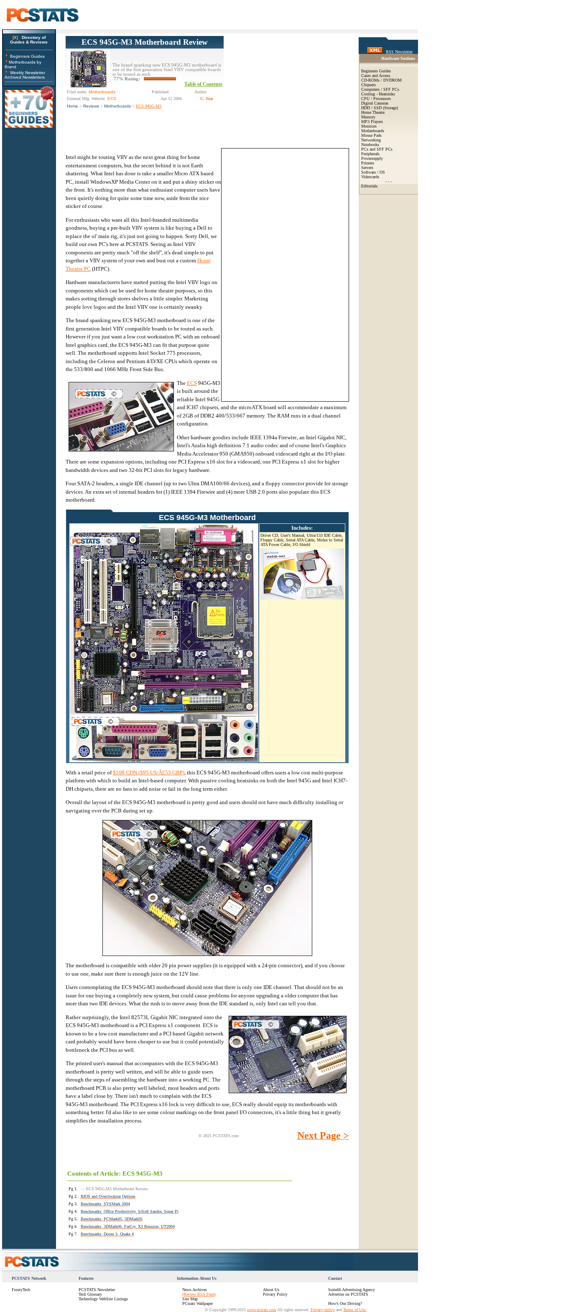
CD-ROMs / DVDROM (381, 80)
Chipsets (368, 84)
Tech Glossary (90, 1294)
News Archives (194, 1289)
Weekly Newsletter (27, 72)
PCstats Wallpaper (197, 1303)
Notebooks (370, 144)
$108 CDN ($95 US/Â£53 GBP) (148, 772)
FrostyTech (21, 1289)
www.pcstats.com (261, 1309)
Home (72, 106)
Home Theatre (373, 112)
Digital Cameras (374, 103)
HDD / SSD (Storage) (379, 107)
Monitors (369, 126)
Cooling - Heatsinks (378, 94)
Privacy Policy (275, 1294)
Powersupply (372, 158)
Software (368, 172)
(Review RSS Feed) (199, 1294)
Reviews (91, 106)
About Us (271, 1289)
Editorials (369, 186)
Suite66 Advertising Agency (351, 1289)
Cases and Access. (376, 75)
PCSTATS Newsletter (97, 1289)
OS (382, 172)
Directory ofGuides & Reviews (29, 39)
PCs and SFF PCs (377, 149)
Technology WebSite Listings (103, 1299)
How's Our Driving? (345, 1303)
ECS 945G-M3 (148, 106)
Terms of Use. (355, 1309)
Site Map (190, 1299)
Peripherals (370, 153)
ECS (192, 383)
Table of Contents (203, 84)
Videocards (370, 176)
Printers (367, 163)
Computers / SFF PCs (380, 89)
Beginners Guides (27, 56)
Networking (371, 140)
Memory (368, 117)
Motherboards (117, 106)
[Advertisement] (286, 88)
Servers (367, 167)
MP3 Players (372, 121)
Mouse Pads (371, 135)
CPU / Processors (376, 98)
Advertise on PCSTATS (348, 1294)
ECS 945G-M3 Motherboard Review (145, 42)
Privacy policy (323, 1309)
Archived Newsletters (25, 77)
